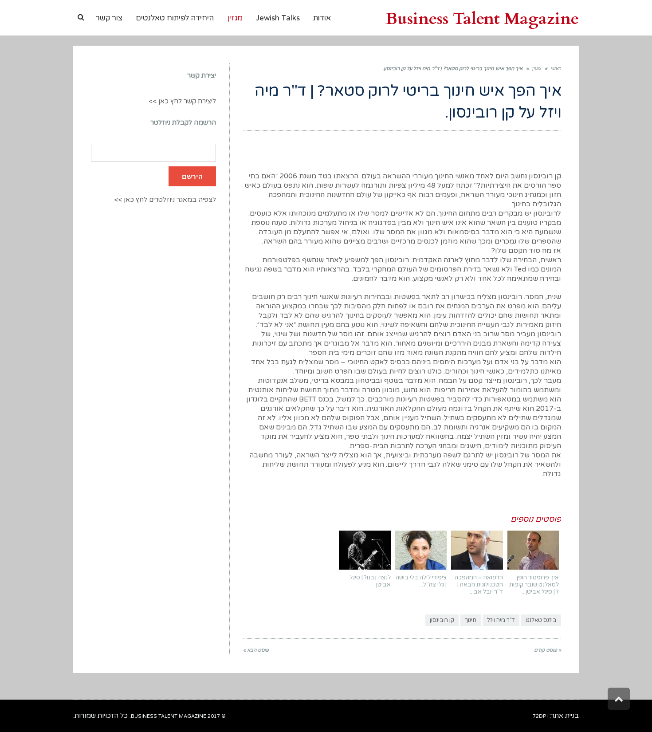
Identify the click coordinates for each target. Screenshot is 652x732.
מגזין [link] (536, 68)
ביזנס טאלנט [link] (541, 620)
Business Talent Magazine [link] (482, 19)
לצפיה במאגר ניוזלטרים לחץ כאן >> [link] (165, 200)
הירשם (192, 176)
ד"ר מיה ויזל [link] (501, 620)
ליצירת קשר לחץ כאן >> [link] (182, 101)
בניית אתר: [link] (556, 716)
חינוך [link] (470, 620)
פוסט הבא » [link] (256, 650)
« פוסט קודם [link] (547, 650)
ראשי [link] (556, 68)
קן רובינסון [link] (442, 620)
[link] (81, 17)
